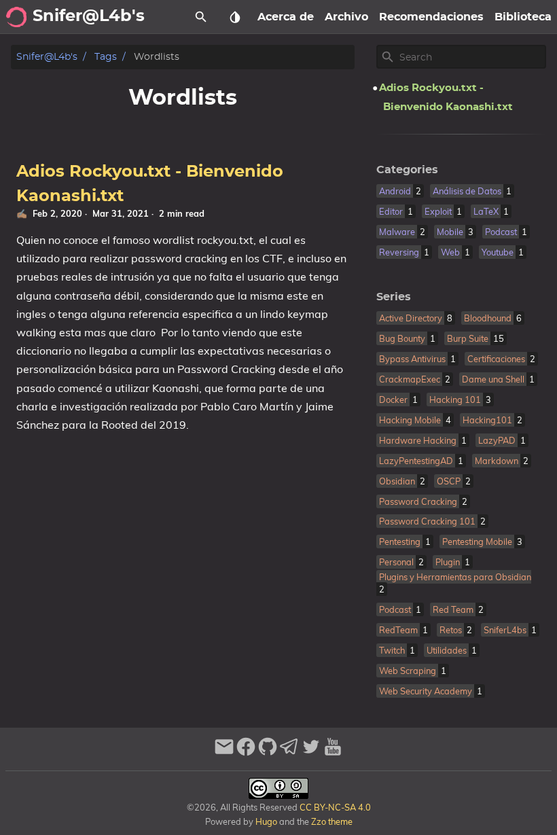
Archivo (346, 17)
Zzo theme (332, 821)
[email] (224, 752)
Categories (407, 169)
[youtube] (333, 752)
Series (393, 296)
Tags (105, 57)
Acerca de (285, 17)
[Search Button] (201, 17)
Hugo (266, 821)
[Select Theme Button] (235, 17)
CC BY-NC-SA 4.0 (334, 807)
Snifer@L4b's (46, 57)
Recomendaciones (431, 17)
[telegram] (289, 752)
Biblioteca (523, 17)
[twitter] (311, 752)
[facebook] (246, 752)
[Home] (16, 17)
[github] (267, 752)
